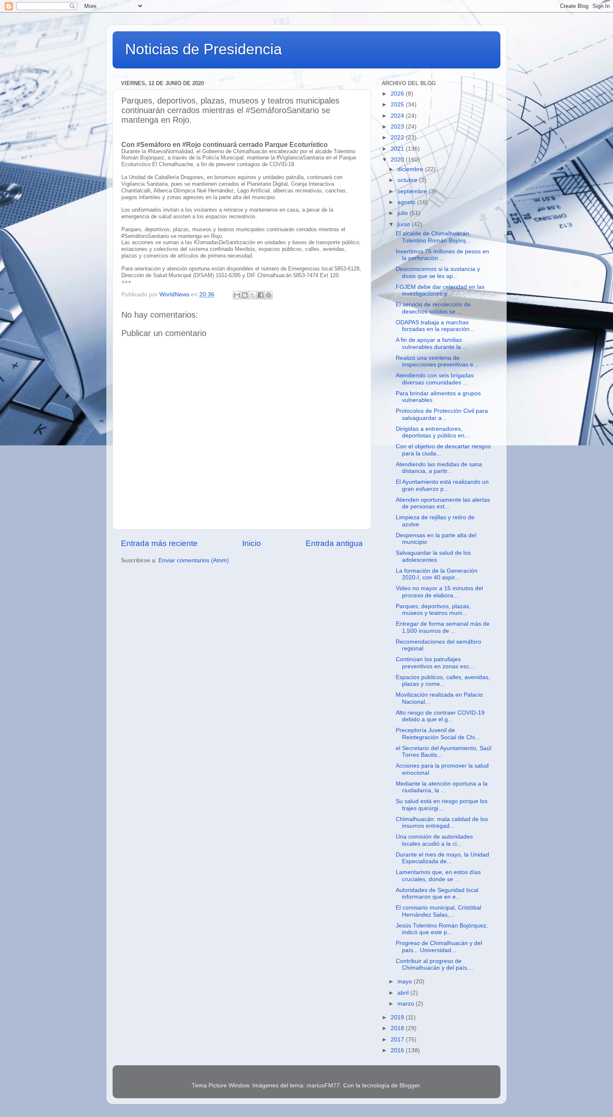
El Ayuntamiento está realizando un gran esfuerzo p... (442, 485)
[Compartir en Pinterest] (268, 295)
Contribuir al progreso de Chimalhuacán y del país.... (435, 964)
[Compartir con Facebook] (260, 295)
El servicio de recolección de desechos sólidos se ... (433, 307)
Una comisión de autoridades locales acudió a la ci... (434, 840)
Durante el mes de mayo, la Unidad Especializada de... (442, 858)
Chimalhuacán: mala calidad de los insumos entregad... (442, 822)
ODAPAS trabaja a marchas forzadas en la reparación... (435, 325)
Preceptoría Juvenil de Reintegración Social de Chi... (438, 733)
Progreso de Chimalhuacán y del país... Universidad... (439, 946)
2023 (398, 127)
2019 (398, 1017)
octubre (408, 180)
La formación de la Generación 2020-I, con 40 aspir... (436, 574)
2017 (398, 1039)
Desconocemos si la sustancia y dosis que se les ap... (438, 272)
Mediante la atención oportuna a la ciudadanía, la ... (441, 787)
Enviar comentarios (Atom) (193, 560)
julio (403, 213)
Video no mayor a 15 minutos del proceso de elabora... (439, 591)
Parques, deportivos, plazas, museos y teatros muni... (433, 609)
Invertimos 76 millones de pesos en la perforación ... (442, 254)
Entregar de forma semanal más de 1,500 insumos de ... (443, 627)
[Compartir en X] (253, 295)
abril (403, 993)
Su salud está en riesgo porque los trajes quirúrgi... (441, 804)
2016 (398, 1050)
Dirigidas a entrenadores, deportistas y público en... (433, 432)
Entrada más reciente (159, 543)
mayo (405, 981)
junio (404, 224)
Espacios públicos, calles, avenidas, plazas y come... (443, 680)
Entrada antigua (334, 543)
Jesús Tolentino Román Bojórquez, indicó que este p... (442, 928)
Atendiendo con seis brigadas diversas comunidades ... (435, 378)
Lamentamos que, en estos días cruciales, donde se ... (438, 875)
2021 (398, 149)
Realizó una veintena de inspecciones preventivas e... (437, 361)
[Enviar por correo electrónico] (237, 295)
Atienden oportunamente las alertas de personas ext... (443, 503)
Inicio (251, 543)
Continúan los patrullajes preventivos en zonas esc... (435, 662)
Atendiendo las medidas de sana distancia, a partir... (439, 467)
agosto (407, 202)
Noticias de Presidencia (203, 49)
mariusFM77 (323, 1085)
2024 (398, 116)
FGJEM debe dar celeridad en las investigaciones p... (440, 290)
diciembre (411, 169)
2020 (398, 160)
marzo (406, 1004)
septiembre (413, 191)
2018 (398, 1028)
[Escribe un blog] (245, 295)
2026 (398, 94)
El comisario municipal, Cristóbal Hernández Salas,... (438, 911)
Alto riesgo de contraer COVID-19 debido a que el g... (440, 716)
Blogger (409, 1085)
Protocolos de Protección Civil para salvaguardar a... (442, 414)
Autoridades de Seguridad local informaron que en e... (437, 893)
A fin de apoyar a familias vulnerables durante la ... (431, 343)
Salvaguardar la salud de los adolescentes (433, 556)
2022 (398, 137)
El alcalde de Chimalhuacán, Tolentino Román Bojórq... (433, 236)
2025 (398, 104)
